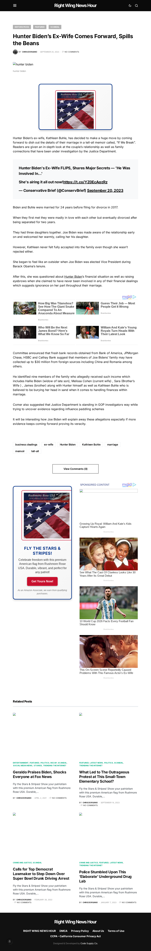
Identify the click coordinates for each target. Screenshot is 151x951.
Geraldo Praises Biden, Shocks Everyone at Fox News (39, 774)
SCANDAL (54, 27)
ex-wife (48, 444)
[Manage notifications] (10, 941)
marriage (112, 444)
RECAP (53, 763)
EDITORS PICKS (22, 27)
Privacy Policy (80, 930)
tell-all (35, 451)
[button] (15, 5)
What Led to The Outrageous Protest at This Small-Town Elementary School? (104, 777)
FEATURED (40, 27)
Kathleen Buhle (91, 444)
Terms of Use (116, 930)
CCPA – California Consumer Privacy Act (75, 936)
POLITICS (45, 763)
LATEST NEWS (96, 763)
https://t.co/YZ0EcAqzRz (85, 182)
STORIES (38, 765)
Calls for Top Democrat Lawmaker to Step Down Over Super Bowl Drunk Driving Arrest (41, 874)
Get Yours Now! (42, 581)
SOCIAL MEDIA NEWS (22, 765)
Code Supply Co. (89, 943)
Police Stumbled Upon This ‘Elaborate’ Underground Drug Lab (105, 876)
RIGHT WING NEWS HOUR (39, 930)
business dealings (26, 444)
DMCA (63, 930)
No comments (72, 52)
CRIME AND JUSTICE (22, 862)
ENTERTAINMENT (21, 763)
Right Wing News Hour (75, 5)
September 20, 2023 (105, 190)
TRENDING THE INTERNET (54, 765)
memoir (20, 451)
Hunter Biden (73, 276)
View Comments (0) (75, 468)
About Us (98, 930)
